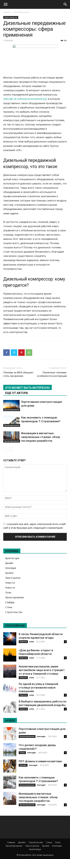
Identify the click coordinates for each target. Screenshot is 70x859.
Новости (10, 582)
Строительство (13, 612)
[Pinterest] (21, 352)
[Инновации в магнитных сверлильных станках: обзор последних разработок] (11, 437)
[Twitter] (14, 352)
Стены (8, 607)
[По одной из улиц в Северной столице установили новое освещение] (9, 688)
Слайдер (9, 602)
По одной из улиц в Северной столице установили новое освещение (38, 687)
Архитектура (12, 558)
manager (41, 736)
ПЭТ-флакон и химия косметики (40, 761)
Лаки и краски (12, 577)
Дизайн (9, 563)
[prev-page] (5, 449)
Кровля (9, 572)
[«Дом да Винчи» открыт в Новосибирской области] (9, 655)
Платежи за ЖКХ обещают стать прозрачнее (18, 374)
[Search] (65, 4)
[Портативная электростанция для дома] (11, 405)
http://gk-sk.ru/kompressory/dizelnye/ (25, 98)
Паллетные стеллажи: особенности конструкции (52, 374)
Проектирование (21, 12)
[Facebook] (6, 352)
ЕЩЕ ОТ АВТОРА (16, 393)
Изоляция (10, 568)
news (31, 641)
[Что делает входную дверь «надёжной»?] (9, 749)
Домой (6, 12)
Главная (11, 842)
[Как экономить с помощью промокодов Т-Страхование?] (11, 421)
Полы (8, 592)
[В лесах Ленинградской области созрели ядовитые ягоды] (9, 638)
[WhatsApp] (29, 352)
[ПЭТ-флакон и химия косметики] (9, 766)
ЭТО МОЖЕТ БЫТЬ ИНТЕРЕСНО (27, 387)
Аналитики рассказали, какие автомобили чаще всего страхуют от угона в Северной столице (42, 670)
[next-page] (10, 449)
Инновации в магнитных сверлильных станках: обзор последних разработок (40, 437)
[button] (5, 4)
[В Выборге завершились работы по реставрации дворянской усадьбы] (9, 706)
